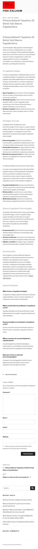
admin (16, 18)
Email (5, 427)
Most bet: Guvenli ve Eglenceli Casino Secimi (17, 500)
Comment (6, 392)
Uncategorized (11, 374)
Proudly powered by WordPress (12, 544)
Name (5, 418)
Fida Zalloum (12, 10)
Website (5, 437)
